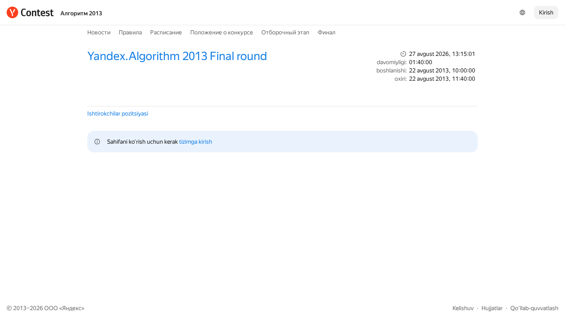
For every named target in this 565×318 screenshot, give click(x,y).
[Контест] (30, 12)
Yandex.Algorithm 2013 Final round (177, 56)
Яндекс (71, 308)
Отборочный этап (285, 32)
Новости (98, 32)
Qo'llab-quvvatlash (534, 308)
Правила (130, 32)
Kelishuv (463, 308)
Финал (326, 32)
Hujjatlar (492, 308)
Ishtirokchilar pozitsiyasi (117, 113)
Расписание (166, 32)
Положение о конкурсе (221, 32)
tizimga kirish (195, 141)
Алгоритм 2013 (81, 13)
